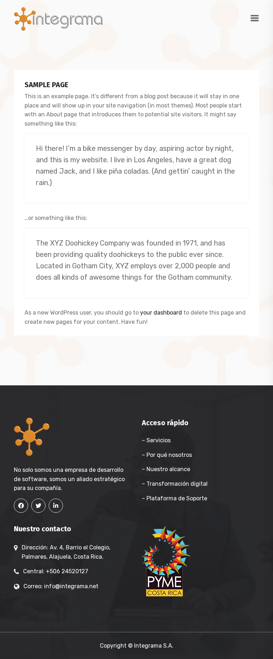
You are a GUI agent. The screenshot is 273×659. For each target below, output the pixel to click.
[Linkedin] (56, 506)
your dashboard (161, 312)
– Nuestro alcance (166, 469)
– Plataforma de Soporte (174, 498)
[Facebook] (21, 506)
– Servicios (156, 440)
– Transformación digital (175, 483)
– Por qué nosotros (167, 455)
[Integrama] (58, 18)
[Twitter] (38, 506)
